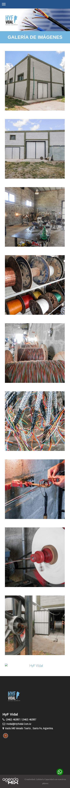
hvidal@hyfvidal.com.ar (18, 724)
